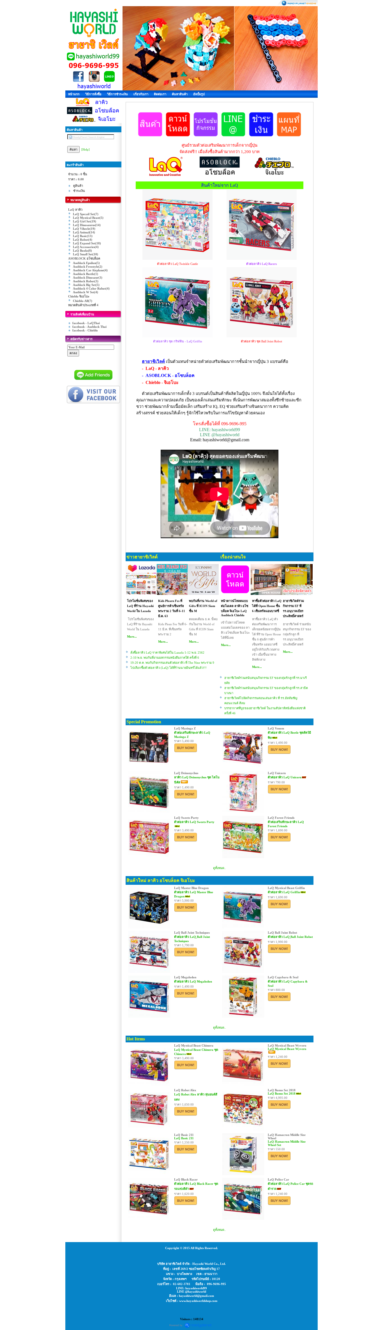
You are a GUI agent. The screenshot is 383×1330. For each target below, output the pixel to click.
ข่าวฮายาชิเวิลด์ (142, 556)
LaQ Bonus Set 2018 (282, 1093)
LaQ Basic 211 (184, 1138)
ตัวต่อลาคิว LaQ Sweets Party (194, 822)
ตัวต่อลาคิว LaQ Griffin (284, 892)
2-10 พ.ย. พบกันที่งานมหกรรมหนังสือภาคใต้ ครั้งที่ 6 (164, 657)
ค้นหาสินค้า (180, 94)
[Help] (85, 149)
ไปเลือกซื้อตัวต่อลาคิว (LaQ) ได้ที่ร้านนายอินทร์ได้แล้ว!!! (168, 667)
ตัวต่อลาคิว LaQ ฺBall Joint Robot (290, 936)
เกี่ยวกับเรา (140, 94)
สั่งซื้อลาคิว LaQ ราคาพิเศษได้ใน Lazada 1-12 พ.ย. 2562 (167, 652)
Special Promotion (143, 721)
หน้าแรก (74, 94)
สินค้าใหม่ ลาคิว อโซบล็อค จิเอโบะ (160, 880)
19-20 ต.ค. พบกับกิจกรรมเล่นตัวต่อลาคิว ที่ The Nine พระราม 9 (172, 662)
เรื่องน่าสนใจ (233, 556)
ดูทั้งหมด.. (219, 868)
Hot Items (135, 1038)
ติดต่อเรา (160, 94)
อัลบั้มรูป (199, 94)
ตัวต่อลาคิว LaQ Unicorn (284, 777)
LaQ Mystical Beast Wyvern (287, 1049)
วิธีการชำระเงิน (117, 94)
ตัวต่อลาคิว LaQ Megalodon (193, 981)
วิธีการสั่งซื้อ (93, 94)
